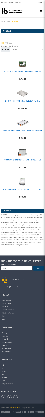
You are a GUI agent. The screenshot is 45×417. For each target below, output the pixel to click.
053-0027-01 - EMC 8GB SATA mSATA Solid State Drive (22, 72)
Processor (5, 336)
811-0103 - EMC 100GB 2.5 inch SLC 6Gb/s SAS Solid (22, 101)
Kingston (5, 378)
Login (40, 2)
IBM (3, 374)
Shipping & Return (8, 313)
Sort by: (5, 50)
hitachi (4, 371)
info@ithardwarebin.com (14, 287)
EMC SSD (15, 22)
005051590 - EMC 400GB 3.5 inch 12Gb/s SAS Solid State (22, 130)
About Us (5, 307)
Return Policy (6, 304)
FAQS (3, 319)
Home (3, 22)
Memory (4, 333)
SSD (8, 22)
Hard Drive (5, 345)
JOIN (38, 268)
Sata (3, 381)
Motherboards (6, 348)
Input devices (6, 351)
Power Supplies (7, 342)
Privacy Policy (6, 300)
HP (2, 368)
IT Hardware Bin (15, 408)
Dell (3, 365)
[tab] (2, 42)
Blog (3, 316)
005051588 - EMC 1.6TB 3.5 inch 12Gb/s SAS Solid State (22, 160)
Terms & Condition (8, 310)
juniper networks (8, 384)
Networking (5, 339)
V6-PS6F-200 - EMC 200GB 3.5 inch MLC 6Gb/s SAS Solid (22, 189)
